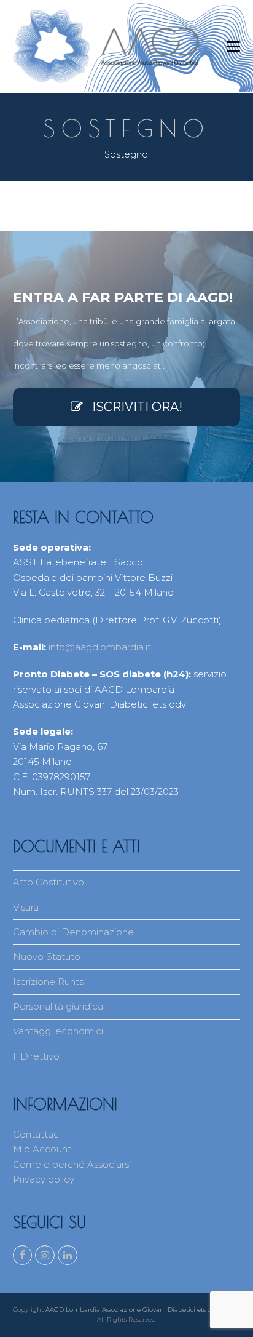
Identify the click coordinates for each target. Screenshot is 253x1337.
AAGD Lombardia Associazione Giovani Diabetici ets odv (132, 1310)
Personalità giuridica (58, 1006)
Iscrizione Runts (48, 982)
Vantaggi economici (58, 1031)
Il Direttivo (36, 1056)
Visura (26, 907)
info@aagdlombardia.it (100, 647)
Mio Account (42, 1149)
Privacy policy (43, 1179)
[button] (233, 46)
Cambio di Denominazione (73, 932)
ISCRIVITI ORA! (137, 406)
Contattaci (37, 1134)
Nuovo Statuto (46, 956)
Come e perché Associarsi (72, 1164)
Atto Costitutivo (48, 882)
